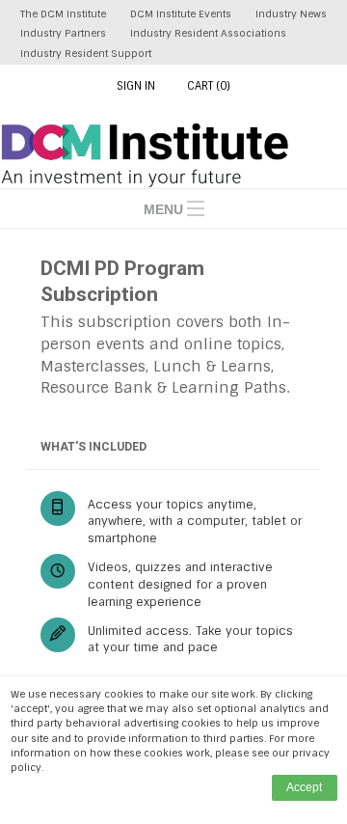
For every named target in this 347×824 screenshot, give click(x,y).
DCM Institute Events (180, 14)
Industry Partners (63, 33)
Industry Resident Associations (208, 33)
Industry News (291, 14)
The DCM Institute (63, 14)
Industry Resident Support (85, 53)
